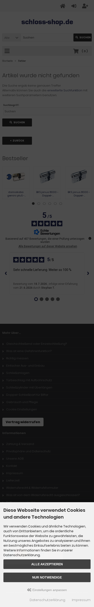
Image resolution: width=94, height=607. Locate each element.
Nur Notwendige (47, 577)
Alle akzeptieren (47, 564)
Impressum (81, 600)
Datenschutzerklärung (47, 600)
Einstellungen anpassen (49, 590)
